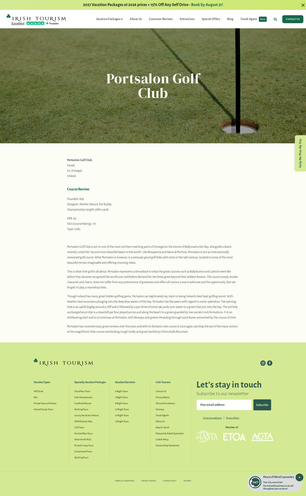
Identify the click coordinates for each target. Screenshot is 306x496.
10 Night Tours (122, 409)
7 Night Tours (121, 397)
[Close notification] (299, 477)
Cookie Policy (162, 439)
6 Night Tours (121, 391)
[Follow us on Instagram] (263, 363)
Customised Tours (83, 451)
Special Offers (211, 19)
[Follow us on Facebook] (269, 363)
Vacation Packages (108, 19)
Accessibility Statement (167, 445)
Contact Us (293, 19)
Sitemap (160, 409)
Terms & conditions (212, 418)
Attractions (187, 19)
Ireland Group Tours (43, 409)
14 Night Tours (122, 421)
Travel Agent (252, 19)
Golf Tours (79, 427)
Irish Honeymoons (83, 397)
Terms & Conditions (165, 403)
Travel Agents (162, 415)
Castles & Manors (83, 403)
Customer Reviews (161, 19)
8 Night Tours (121, 403)
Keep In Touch (162, 427)
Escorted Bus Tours (83, 433)
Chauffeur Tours (82, 391)
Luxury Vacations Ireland (86, 415)
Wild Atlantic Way (83, 421)
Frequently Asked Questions (170, 433)
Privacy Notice (163, 397)
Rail (36, 397)
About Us (136, 19)
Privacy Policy (232, 418)
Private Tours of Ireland (45, 403)
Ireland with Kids (82, 439)
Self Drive (38, 391)
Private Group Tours (84, 445)
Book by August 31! (207, 5)
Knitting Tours (81, 409)
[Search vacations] (275, 19)
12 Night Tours (122, 415)
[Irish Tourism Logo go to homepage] (36, 17)
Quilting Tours (81, 457)
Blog (230, 19)
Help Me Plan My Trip (300, 153)
